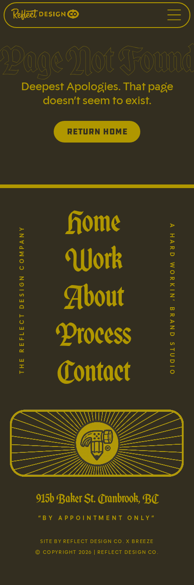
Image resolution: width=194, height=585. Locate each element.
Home (93, 221)
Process (93, 333)
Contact (93, 371)
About (94, 296)
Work (93, 258)
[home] (69, 15)
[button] (174, 15)
